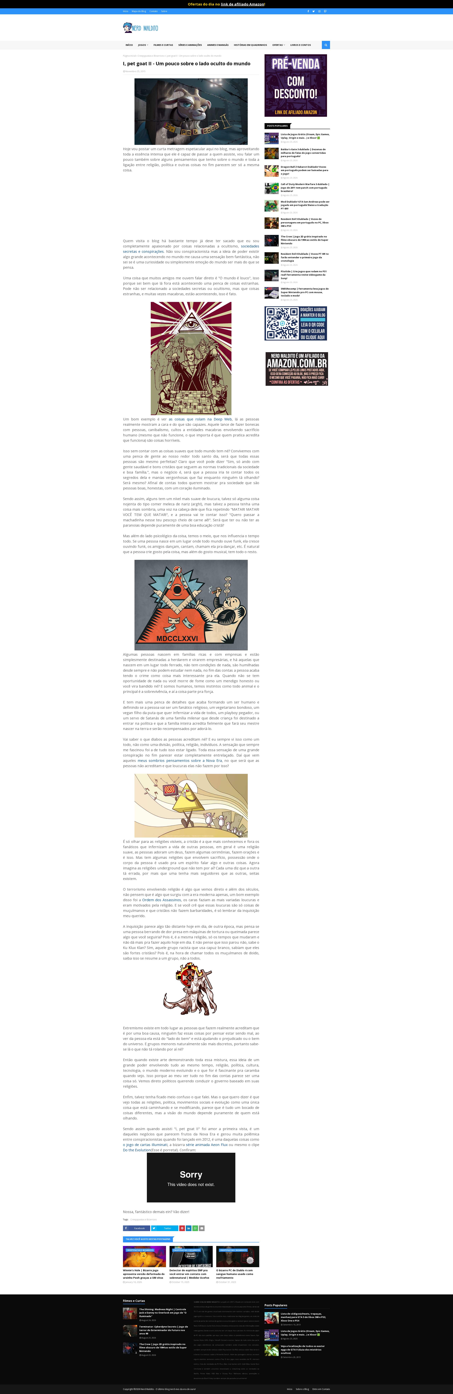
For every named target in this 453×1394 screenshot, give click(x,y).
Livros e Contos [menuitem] (300, 45)
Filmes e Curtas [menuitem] (163, 45)
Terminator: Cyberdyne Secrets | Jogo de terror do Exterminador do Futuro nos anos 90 (163, 1330)
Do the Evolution (137, 1150)
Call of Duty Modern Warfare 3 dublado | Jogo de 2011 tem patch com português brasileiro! (305, 188)
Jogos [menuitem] (142, 45)
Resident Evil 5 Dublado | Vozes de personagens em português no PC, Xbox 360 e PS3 (305, 222)
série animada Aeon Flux (207, 1144)
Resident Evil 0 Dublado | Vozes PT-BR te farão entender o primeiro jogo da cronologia (305, 257)
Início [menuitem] (129, 45)
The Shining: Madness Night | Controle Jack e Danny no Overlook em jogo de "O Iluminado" (163, 1313)
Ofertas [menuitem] (277, 45)
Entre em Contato (321, 1389)
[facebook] (308, 11)
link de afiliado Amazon (242, 4)
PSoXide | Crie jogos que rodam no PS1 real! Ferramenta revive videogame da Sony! (304, 275)
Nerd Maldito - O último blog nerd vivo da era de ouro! (168, 1389)
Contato (154, 11)
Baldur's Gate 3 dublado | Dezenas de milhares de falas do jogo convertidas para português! (303, 153)
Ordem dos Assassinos (161, 899)
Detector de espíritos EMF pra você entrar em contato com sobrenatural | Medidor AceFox (189, 1274)
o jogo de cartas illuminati (145, 1144)
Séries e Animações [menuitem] (190, 45)
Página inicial (129, 55)
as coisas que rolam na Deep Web (200, 419)
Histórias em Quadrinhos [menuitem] (250, 45)
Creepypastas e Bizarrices (151, 55)
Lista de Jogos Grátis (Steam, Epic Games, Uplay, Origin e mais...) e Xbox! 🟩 (305, 136)
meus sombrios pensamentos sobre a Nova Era (180, 760)
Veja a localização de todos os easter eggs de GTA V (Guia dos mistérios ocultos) (303, 1349)
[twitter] (314, 11)
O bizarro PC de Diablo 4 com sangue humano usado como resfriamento (234, 1274)
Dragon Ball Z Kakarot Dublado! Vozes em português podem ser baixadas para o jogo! (304, 170)
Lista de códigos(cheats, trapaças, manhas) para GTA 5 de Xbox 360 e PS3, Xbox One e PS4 (303, 1317)
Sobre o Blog (302, 1389)
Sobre (164, 11)
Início (125, 11)
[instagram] (319, 11)
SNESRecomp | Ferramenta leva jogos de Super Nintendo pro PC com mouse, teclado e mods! (305, 292)
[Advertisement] (191, 203)
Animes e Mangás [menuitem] (218, 45)
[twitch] (324, 11)
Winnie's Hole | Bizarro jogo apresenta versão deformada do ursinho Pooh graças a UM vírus (144, 1274)
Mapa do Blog (139, 11)
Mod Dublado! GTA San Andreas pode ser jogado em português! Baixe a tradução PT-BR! (305, 205)
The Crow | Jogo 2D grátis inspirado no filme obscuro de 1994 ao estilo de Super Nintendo (304, 240)
